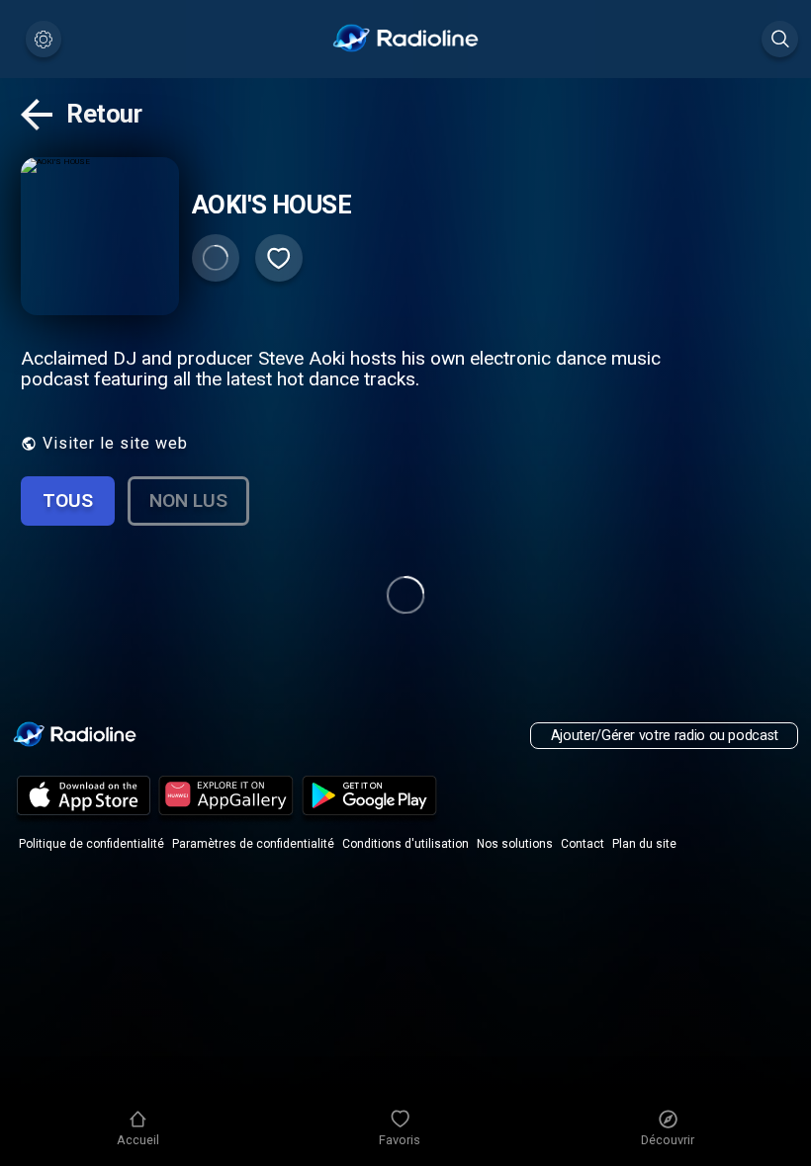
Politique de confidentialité (91, 844)
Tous (68, 500)
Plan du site (644, 844)
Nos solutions (515, 844)
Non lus (188, 500)
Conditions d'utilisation (405, 844)
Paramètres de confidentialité (253, 844)
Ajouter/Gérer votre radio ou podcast (664, 735)
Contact (582, 844)
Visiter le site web (115, 443)
